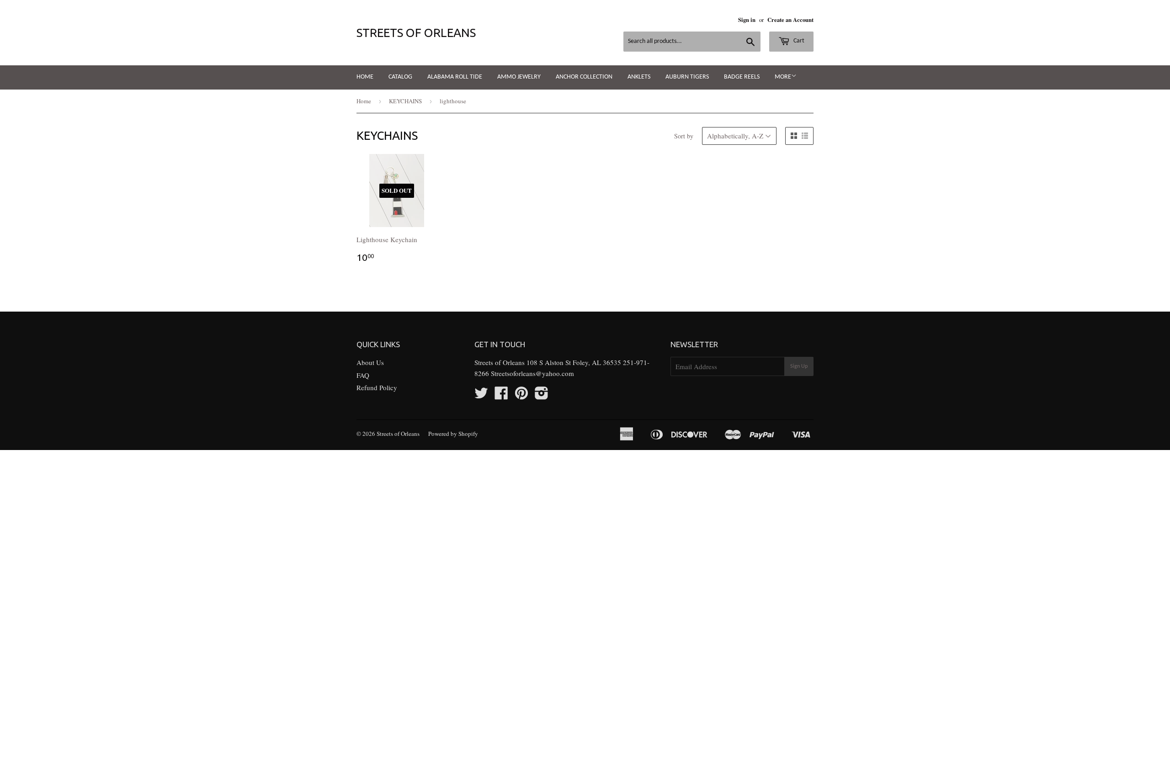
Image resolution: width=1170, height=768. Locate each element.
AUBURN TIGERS (687, 77)
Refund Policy (376, 387)
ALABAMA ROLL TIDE (454, 77)
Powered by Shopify (453, 433)
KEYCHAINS (405, 101)
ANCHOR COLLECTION (584, 77)
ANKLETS (639, 77)
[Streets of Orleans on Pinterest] (521, 395)
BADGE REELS (742, 77)
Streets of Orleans (416, 32)
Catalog (400, 77)
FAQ (362, 375)
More (783, 77)
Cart (798, 40)
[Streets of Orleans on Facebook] (501, 395)
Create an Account (790, 20)
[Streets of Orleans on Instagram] (541, 395)
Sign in (746, 20)
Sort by (683, 136)
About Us (370, 362)
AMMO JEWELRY (519, 77)
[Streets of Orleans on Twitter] (481, 395)
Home (364, 77)
